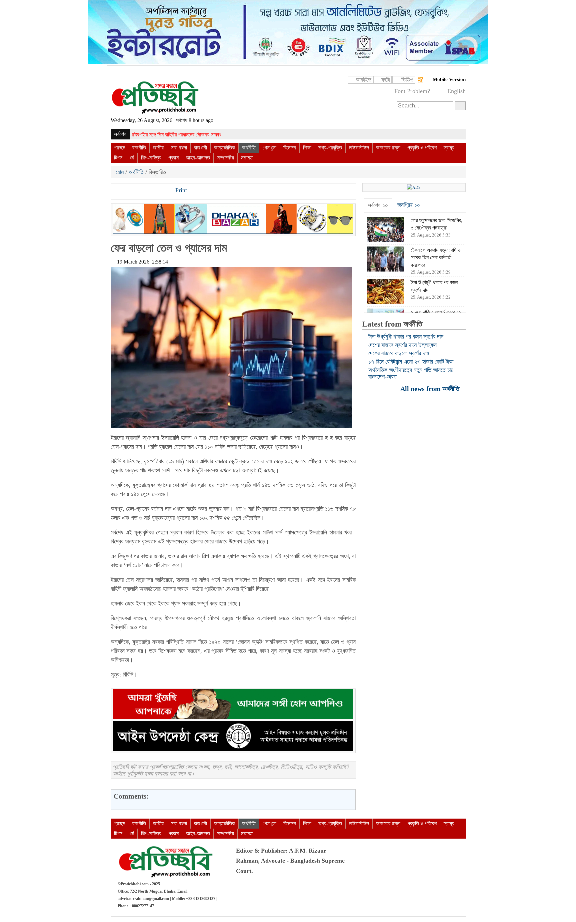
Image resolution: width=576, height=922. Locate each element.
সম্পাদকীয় (225, 157)
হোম (120, 172)
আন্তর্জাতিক (224, 147)
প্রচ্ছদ (119, 147)
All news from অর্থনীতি (430, 388)
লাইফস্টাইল (359, 147)
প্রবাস (173, 157)
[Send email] (162, 191)
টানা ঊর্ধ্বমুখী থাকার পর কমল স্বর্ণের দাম (405, 336)
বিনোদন (289, 147)
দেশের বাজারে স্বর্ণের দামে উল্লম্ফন (402, 345)
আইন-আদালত (198, 157)
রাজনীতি (139, 147)
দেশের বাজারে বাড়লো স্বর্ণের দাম (398, 353)
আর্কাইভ (363, 79)
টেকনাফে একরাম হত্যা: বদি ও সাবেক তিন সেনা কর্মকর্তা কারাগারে (185, 134)
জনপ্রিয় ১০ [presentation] (408, 204)
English (456, 91)
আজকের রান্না (388, 147)
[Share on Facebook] (116, 191)
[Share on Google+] (139, 191)
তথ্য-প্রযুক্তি (330, 147)
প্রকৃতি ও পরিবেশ (422, 147)
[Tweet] (128, 191)
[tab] (378, 205)
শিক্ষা (307, 147)
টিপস (118, 157)
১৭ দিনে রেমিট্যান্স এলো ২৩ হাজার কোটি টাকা (410, 361)
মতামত (247, 157)
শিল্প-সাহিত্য (151, 157)
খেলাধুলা (269, 147)
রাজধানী (200, 147)
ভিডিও (407, 79)
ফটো (385, 79)
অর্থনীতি (249, 147)
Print (180, 190)
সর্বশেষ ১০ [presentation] (378, 205)
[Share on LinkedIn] (150, 191)
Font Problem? (412, 91)
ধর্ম (131, 157)
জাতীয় (158, 147)
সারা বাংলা (179, 147)
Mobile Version (449, 79)
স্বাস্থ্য (449, 147)
